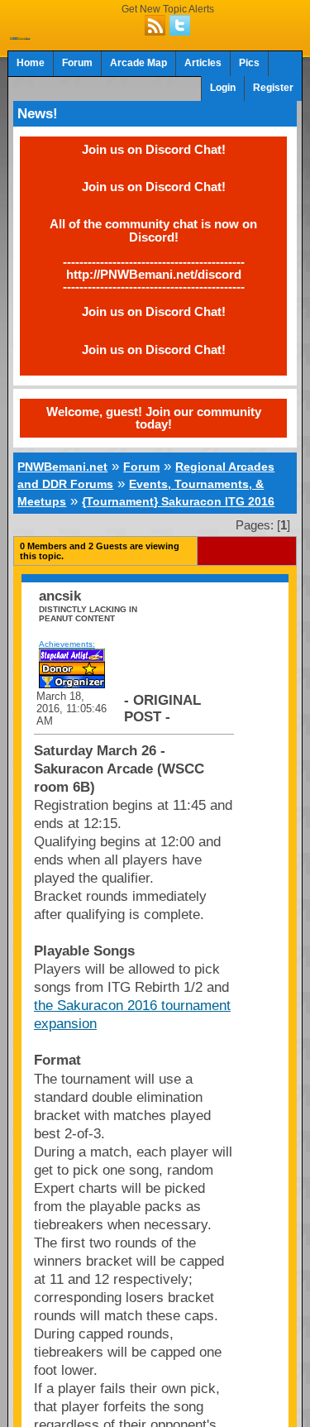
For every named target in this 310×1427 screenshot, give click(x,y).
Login (223, 87)
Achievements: (67, 644)
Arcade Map (138, 63)
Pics (249, 63)
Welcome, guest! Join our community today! (153, 418)
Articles (203, 63)
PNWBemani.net (62, 466)
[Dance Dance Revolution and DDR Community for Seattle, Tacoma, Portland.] (20, 34)
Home (31, 63)
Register (273, 87)
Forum (77, 63)
